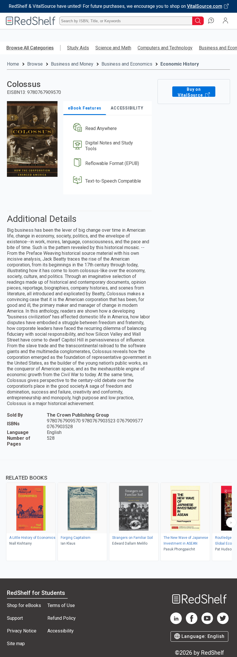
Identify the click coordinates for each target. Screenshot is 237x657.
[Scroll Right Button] (231, 522)
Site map (16, 643)
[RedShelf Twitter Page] (223, 622)
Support (15, 618)
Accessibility (60, 631)
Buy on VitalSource (191, 92)
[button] (107, 128)
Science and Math (113, 48)
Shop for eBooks (24, 605)
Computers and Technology (165, 48)
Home (13, 64)
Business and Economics (126, 64)
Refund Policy (61, 618)
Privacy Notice (21, 631)
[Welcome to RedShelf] (30, 21)
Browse (35, 64)
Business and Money (72, 64)
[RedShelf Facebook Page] (191, 622)
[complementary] (118, 511)
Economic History (179, 64)
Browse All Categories (30, 48)
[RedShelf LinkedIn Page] (176, 622)
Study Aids (78, 48)
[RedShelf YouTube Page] (207, 622)
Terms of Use (61, 605)
